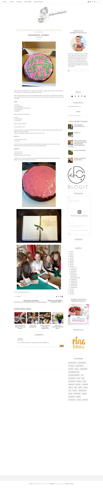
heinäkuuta (73, 274)
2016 (71, 289)
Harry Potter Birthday (75, 277)
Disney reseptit (80, 365)
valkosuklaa (72, 399)
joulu (78, 378)
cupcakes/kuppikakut (74, 375)
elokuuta (73, 272)
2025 (71, 253)
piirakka (75, 390)
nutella (71, 387)
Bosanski (19, 1)
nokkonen (85, 384)
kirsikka (79, 381)
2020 (71, 261)
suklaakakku (77, 393)
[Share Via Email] (62, 296)
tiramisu (84, 393)
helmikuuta (73, 285)
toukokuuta (73, 281)
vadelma (78, 396)
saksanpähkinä (82, 390)
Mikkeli (76, 369)
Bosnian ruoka (82, 362)
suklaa (70, 393)
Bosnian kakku (72, 362)
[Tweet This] (56, 296)
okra (75, 387)
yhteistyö (85, 399)
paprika (85, 387)
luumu (84, 381)
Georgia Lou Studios (60, 483)
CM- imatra (71, 365)
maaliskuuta (73, 284)
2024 (71, 254)
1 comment (18, 296)
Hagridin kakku (73, 276)
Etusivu (5, 1)
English (12, 1)
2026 (71, 251)
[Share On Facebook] (58, 296)
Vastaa (61, 346)
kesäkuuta (73, 279)
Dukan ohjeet (27, 1)
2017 (71, 266)
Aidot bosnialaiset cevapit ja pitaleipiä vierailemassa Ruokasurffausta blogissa (77, 143)
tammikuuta (73, 287)
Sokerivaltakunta (37, 483)
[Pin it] (60, 296)
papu (70, 390)
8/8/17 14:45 (20, 340)
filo (82, 375)
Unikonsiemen (83, 369)
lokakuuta (73, 269)
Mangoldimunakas (80, 150)
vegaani (79, 399)
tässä (28, 292)
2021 (71, 259)
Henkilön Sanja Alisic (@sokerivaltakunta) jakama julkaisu (83, 230)
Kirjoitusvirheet (38, 1)
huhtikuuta (73, 282)
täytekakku (72, 396)
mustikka (78, 384)
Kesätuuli (77, 133)
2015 (71, 290)
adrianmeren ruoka (74, 372)
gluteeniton (72, 378)
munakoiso (71, 384)
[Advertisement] (78, 425)
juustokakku (72, 381)
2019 (71, 263)
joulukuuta (73, 268)
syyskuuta (73, 271)
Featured (71, 369)
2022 (71, 258)
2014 (71, 292)
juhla (82, 378)
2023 (71, 256)
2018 (71, 264)
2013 (71, 294)
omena (80, 387)
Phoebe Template (45, 483)
